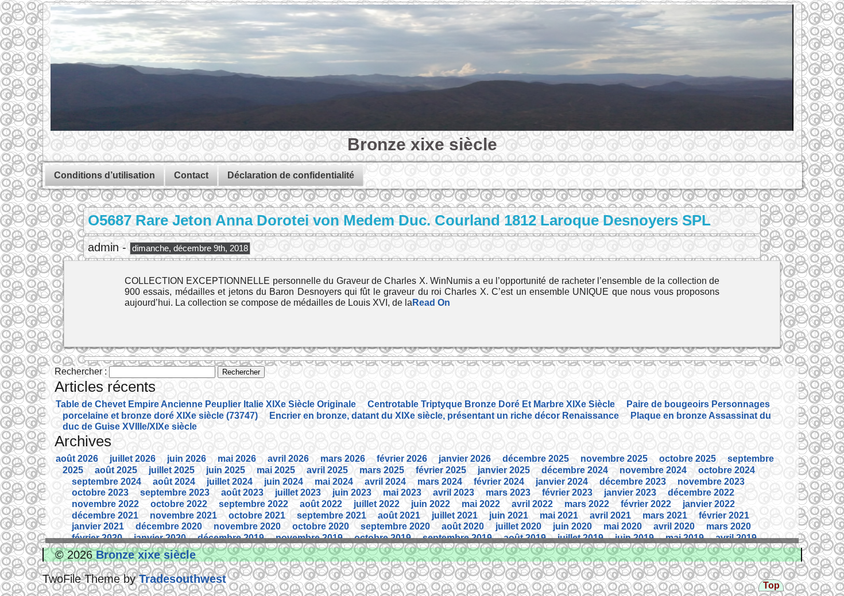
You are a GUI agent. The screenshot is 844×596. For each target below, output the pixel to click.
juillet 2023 (298, 492)
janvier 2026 (465, 458)
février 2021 (724, 515)
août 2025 (116, 470)
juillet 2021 (455, 515)
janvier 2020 (160, 538)
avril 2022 (532, 504)
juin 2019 (634, 538)
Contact (191, 175)
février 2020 (97, 538)
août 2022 (321, 504)
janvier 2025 (504, 470)
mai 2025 (276, 470)
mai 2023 (402, 492)
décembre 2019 (231, 538)
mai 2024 (334, 481)
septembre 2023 (175, 492)
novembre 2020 (247, 526)
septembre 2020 (395, 526)
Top (771, 585)
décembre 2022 (701, 492)
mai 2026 (237, 458)
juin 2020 (572, 526)
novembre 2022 (105, 504)
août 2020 (463, 526)
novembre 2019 (309, 538)
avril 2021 (610, 515)
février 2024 (499, 481)
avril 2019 (736, 538)
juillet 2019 (580, 538)
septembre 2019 (457, 538)
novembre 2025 (614, 458)
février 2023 (567, 492)
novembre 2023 (711, 481)
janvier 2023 (630, 492)
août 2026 (77, 458)
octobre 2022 (178, 504)
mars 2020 (728, 526)
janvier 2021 (98, 526)
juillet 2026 (133, 458)
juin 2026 (186, 458)
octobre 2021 (257, 515)
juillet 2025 (172, 470)
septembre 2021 (331, 515)
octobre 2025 (687, 458)
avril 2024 (385, 481)
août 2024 (174, 481)
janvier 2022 (709, 504)
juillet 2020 (518, 526)
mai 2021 (559, 515)
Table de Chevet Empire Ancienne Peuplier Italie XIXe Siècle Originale (206, 404)
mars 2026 (342, 458)
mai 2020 (622, 526)
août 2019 (525, 538)
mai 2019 (684, 538)
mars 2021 (664, 515)
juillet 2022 (377, 504)
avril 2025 (327, 470)
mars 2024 (439, 481)
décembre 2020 (168, 526)
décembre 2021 (105, 515)
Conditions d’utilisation (104, 175)
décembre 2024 (574, 470)
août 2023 (242, 492)
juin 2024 (283, 481)
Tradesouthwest (180, 578)
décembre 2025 (535, 458)
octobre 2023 (100, 492)
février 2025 (441, 470)
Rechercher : (81, 371)
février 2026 (402, 458)
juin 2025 (225, 470)
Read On (431, 302)
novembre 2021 (183, 515)
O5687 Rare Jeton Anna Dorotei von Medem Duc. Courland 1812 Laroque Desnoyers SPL (399, 220)
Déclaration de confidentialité (290, 175)
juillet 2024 (230, 481)
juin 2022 (430, 504)
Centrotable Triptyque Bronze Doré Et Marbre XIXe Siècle (491, 404)
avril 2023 (453, 492)
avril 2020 (674, 526)
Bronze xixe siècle (422, 144)
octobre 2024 (726, 470)
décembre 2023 (632, 481)
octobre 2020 (320, 526)
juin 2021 (508, 515)
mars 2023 (508, 492)
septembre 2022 (253, 504)
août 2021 (399, 515)
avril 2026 (288, 458)
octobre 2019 (382, 538)
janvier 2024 (562, 481)
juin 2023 (351, 492)
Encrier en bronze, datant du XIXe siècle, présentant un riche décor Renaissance (444, 415)
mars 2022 (586, 504)
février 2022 (646, 504)
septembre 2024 (106, 481)
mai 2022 (481, 504)
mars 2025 (381, 470)
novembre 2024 (653, 470)
